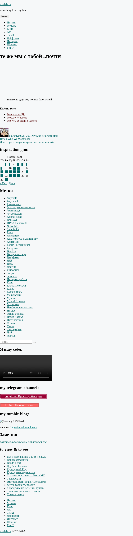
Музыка (11, 25)
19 (18, 171)
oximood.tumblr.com (25, 427)
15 (2, 171)
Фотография (14, 329)
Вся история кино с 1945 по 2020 (26, 456)
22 (2, 175)
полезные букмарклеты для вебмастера (23, 441)
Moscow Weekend (17, 117)
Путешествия (15, 319)
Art (9, 31)
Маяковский (14, 294)
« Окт (3, 183)
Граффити (13, 257)
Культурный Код (16, 469)
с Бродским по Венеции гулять (25, 487)
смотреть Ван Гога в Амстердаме (26, 481)
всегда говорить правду (21, 484)
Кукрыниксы (14, 291)
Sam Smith (13, 229)
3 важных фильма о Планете (24, 491)
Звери (10, 273)
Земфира (12, 276)
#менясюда (13, 210)
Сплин (11, 323)
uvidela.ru (5, 4)
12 (18, 168)
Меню (4, 16)
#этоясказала (14, 213)
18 (14, 171)
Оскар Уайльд (15, 313)
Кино (10, 28)
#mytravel (12, 201)
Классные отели (16, 285)
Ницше (11, 310)
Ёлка (10, 232)
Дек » (12, 183)
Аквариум (13, 235)
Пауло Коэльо (15, 316)
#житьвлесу (14, 204)
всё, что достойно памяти (22, 120)
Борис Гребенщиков (18, 244)
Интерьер (12, 41)
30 (6, 179)
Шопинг (12, 44)
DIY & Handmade (17, 223)
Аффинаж (52, 135)
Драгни (11, 266)
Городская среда (16, 254)
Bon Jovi (12, 219)
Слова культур (15, 494)
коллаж (11, 335)
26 (18, 175)
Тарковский (14, 478)
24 (10, 175)
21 (27, 171)
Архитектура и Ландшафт (22, 238)
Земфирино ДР (16, 114)
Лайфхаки (13, 38)
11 (14, 168)
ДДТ (9, 260)
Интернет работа (17, 279)
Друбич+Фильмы (17, 466)
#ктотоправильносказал (21, 207)
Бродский (12, 248)
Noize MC (13, 226)
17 (10, 171)
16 (6, 171)
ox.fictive (14, 135)
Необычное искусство (20, 307)
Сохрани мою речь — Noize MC (26, 475)
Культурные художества (21, 472)
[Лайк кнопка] (1, 127)
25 (14, 175)
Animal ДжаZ (15, 216)
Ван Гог (11, 251)
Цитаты (11, 22)
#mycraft (12, 198)
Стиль (10, 326)
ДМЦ (10, 263)
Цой (9, 332)
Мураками (13, 304)
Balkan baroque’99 (17, 459)
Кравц (10, 288)
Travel (10, 35)
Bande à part (14, 462)
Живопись (13, 269)
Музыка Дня (39, 135)
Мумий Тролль (16, 301)
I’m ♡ (10, 47)
